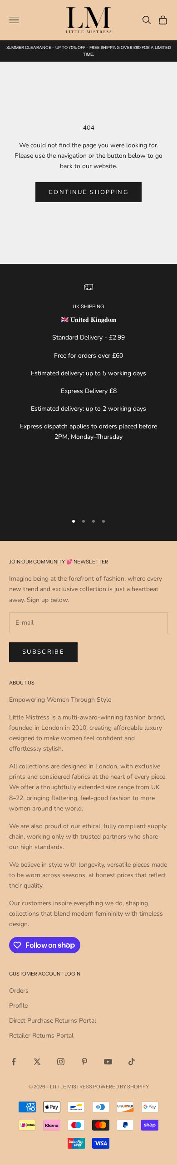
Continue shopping (88, 192)
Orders (19, 990)
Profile (18, 1005)
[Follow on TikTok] (131, 1061)
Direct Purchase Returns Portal (52, 1020)
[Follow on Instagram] (60, 1061)
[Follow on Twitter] (37, 1061)
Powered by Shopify (121, 1086)
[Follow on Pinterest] (84, 1061)
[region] (88, 393)
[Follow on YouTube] (108, 1061)
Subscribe (43, 652)
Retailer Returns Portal (41, 1035)
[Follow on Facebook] (13, 1061)
